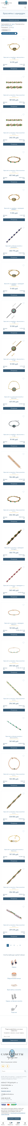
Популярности (19, 24)
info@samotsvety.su (7, 1094)
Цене (13, 24)
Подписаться (14, 1040)
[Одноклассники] (7, 1066)
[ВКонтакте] (3, 1066)
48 (13, 27)
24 (11, 27)
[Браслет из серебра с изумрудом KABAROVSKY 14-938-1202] (14, 273)
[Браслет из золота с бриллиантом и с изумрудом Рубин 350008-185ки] (14, 802)
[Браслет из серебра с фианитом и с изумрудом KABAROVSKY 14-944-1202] (14, 47)
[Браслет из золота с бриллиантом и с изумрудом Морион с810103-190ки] (14, 689)
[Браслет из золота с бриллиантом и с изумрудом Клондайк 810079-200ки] (14, 160)
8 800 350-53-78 (5, 1098)
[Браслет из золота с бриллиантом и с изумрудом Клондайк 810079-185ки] (14, 500)
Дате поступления (6, 25)
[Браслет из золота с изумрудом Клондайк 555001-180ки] (14, 538)
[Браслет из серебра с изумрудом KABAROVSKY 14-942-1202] (14, 198)
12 (9, 27)
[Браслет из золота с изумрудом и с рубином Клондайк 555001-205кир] (14, 575)
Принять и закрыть (14, 1118)
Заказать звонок (6, 1091)
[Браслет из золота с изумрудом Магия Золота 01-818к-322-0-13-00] (14, 613)
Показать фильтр (14, 20)
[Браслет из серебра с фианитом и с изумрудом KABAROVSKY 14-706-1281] (14, 349)
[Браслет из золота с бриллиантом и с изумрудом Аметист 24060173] (14, 915)
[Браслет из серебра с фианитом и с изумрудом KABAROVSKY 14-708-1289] (14, 424)
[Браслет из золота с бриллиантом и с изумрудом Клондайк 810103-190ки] (14, 123)
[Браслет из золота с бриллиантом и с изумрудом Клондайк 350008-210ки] (14, 877)
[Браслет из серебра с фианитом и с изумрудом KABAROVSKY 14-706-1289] (14, 311)
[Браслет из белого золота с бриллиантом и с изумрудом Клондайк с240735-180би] (14, 726)
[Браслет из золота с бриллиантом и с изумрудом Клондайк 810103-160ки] (14, 85)
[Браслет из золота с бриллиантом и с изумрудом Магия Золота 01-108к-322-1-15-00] (14, 651)
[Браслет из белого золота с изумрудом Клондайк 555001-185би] (14, 236)
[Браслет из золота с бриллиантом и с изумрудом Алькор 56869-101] (14, 764)
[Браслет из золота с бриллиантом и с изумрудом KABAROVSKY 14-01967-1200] (14, 462)
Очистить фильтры (8, 33)
